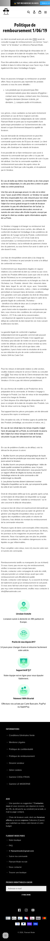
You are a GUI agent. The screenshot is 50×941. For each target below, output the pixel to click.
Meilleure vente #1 (42, 3)
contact (20, 812)
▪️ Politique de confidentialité (19, 749)
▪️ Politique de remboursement (20, 756)
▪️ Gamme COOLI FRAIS (18, 777)
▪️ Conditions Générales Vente (20, 735)
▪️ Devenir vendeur (15, 763)
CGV (35, 39)
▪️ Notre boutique (13, 840)
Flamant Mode (29, 932)
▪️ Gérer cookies (14, 770)
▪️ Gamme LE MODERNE (18, 784)
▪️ (7, 851)
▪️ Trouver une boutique (16, 872)
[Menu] (45, 12)
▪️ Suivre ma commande (16, 856)
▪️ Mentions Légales (15, 742)
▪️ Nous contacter (14, 867)
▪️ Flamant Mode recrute (16, 862)
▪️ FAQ (9, 845)
